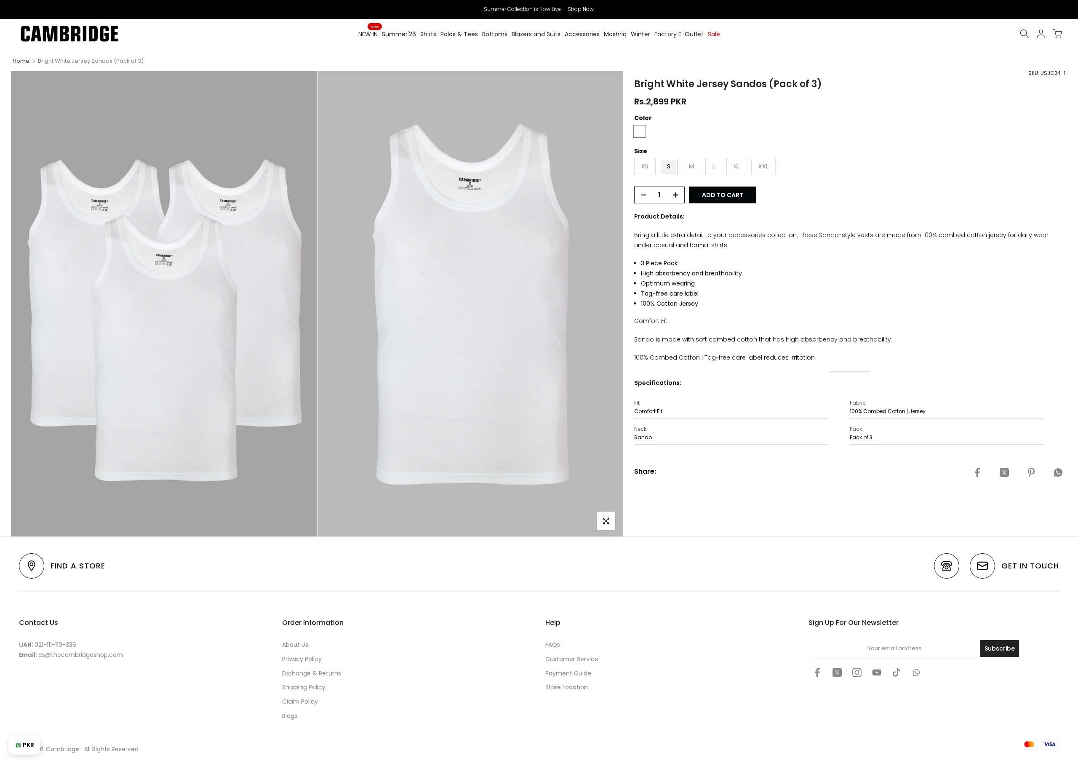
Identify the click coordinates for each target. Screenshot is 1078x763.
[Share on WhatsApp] (1058, 473)
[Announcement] (539, 9)
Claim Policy (300, 701)
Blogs (289, 716)
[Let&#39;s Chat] (916, 672)
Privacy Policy (302, 659)
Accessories (582, 34)
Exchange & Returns (311, 673)
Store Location (566, 687)
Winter (640, 34)
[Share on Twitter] (1004, 473)
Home (21, 61)
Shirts (428, 34)
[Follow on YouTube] (877, 672)
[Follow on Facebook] (817, 672)
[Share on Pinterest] (1031, 473)
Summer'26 (399, 34)
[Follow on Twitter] (837, 672)
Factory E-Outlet (679, 34)
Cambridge (62, 749)
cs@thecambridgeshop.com (80, 655)
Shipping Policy (304, 687)
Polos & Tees (459, 34)
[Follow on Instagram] (857, 672)
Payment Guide (568, 673)
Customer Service (571, 659)
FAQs (552, 644)
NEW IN (368, 33)
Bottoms (494, 34)
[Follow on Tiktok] (896, 672)
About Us (295, 644)
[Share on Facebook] (977, 473)
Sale (714, 34)
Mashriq (615, 34)
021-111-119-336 (55, 644)
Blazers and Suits (536, 34)
